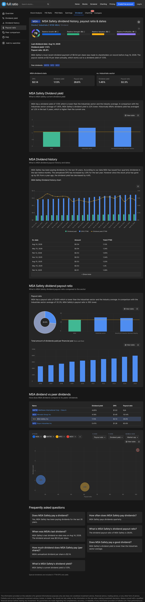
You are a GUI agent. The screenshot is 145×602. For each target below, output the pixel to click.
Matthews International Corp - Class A (49, 410)
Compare (98, 13)
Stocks (85, 4)
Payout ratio (98, 437)
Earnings (68, 13)
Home (77, 4)
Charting (103, 4)
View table (130, 115)
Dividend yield (115, 437)
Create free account (125, 4)
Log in (139, 4)
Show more (87, 274)
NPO (52, 65)
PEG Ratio (59, 13)
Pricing (112, 4)
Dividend (78, 13)
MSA (35, 21)
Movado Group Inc (42, 414)
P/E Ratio (48, 13)
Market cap (131, 437)
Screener (93, 4)
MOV (57, 65)
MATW (46, 65)
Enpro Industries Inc (42, 423)
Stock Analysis (36, 13)
